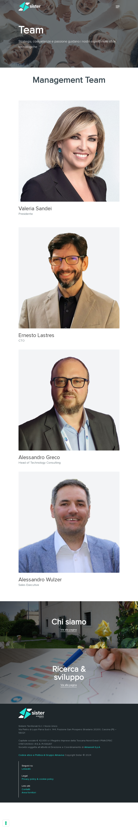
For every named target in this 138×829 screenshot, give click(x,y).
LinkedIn (26, 769)
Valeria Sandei (35, 208)
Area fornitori (29, 792)
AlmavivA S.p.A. (92, 747)
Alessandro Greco (39, 457)
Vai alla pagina (69, 629)
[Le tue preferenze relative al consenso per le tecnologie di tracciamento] (6, 823)
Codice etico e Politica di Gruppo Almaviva (41, 755)
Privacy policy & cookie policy (38, 779)
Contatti (26, 789)
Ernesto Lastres (36, 335)
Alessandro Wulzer (40, 580)
